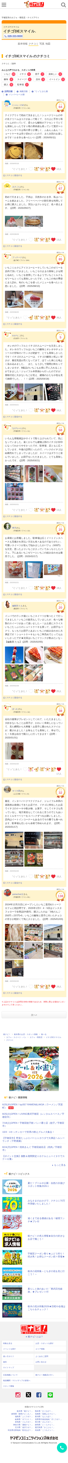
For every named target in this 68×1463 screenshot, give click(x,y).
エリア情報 (40, 1349)
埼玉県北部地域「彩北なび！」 (20, 1430)
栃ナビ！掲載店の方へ (44, 1375)
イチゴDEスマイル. (19, 31)
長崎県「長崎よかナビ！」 (46, 1414)
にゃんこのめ (18, 105)
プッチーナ (17, 257)
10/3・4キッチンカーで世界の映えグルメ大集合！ (28, 1132)
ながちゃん (17, 428)
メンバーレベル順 (17, 94)
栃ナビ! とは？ (35, 1336)
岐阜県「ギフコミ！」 (24, 1419)
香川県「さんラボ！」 (44, 1422)
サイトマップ (8, 1367)
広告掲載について (10, 1375)
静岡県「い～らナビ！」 (45, 1425)
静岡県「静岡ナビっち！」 (22, 1414)
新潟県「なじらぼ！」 (44, 1416)
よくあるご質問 (41, 1356)
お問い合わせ (40, 1362)
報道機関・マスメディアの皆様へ (16, 1380)
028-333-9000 (15, 36)
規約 (5, 1362)
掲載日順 (24, 91)
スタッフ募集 (8, 1386)
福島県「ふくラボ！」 (24, 1416)
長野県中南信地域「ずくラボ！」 (48, 1419)
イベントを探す (9, 1349)
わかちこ (16, 335)
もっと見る (60, 1165)
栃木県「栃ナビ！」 (25, 1411)
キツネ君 (16, 791)
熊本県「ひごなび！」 (44, 1411)
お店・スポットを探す (44, 1343)
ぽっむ (15, 709)
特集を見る (7, 1343)
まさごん (16, 187)
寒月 (14, 528)
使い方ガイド (8, 1356)
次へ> (34, 1015)
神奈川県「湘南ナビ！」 (23, 1425)
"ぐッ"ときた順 (41, 91)
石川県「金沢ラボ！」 (24, 1427)
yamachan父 (18, 894)
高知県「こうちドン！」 (45, 1430)
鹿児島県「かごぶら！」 (45, 1427)
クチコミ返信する (14, 175)
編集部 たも (17, 606)
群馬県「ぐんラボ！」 (24, 1422)
